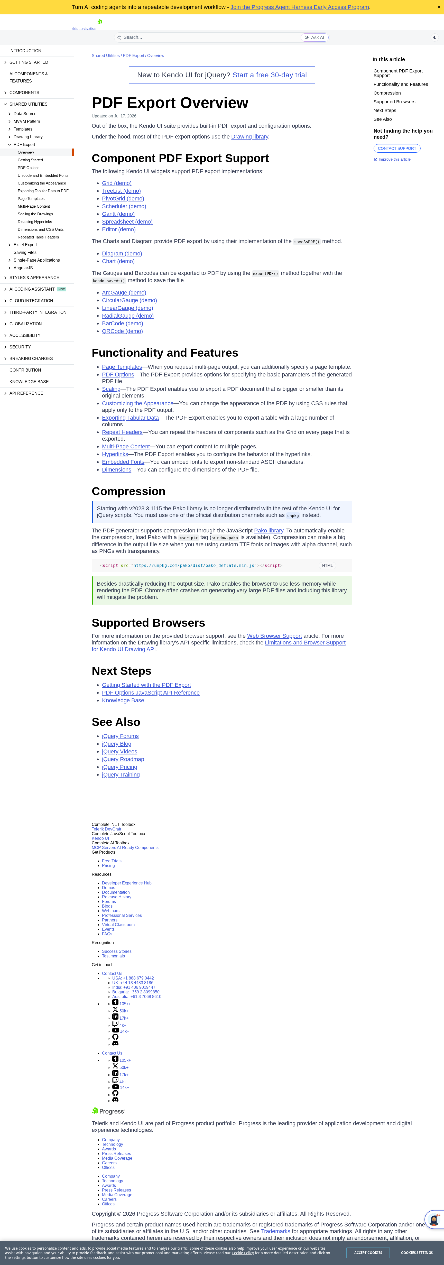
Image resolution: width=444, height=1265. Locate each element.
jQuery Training (121, 774)
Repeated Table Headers (38, 237)
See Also (116, 721)
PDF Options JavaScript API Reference (151, 692)
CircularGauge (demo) (129, 300)
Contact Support (397, 148)
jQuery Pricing (119, 767)
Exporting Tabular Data (130, 417)
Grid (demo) (117, 183)
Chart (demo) (118, 261)
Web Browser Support (274, 636)
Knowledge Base (29, 382)
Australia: (136, 996)
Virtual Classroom (118, 924)
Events (108, 929)
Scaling (111, 389)
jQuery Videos (119, 751)
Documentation (116, 892)
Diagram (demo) (122, 253)
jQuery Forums (120, 736)
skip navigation (84, 28)
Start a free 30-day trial (270, 75)
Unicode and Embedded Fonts (43, 175)
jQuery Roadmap (123, 759)
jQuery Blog (116, 744)
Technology (112, 1144)
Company (111, 1140)
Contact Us (112, 973)
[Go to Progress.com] (108, 1113)
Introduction (25, 51)
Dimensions (116, 469)
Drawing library (249, 136)
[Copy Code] (343, 565)
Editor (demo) (119, 229)
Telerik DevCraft (106, 829)
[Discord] (115, 1044)
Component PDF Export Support (180, 158)
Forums (109, 901)
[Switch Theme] (435, 37)
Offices (108, 1167)
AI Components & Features (29, 77)
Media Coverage (117, 1158)
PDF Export (133, 55)
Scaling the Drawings (35, 214)
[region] (222, 1253)
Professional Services (122, 915)
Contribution (25, 370)
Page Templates (31, 198)
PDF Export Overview (170, 102)
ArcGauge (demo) (124, 292)
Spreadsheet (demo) (127, 221)
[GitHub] (115, 1038)
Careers (109, 1163)
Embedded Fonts (123, 462)
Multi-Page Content (34, 206)
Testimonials (113, 956)
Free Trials (112, 861)
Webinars (110, 911)
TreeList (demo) (121, 191)
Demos (108, 887)
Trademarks (275, 1231)
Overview (26, 152)
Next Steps (122, 670)
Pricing (108, 865)
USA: (133, 978)
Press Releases (116, 1153)
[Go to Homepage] (99, 28)
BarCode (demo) (122, 323)
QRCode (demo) (122, 331)
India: (133, 987)
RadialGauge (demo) (128, 315)
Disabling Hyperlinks (35, 221)
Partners (109, 920)
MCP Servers (104, 847)
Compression (128, 491)
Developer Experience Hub (127, 883)
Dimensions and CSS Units (41, 229)
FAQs (107, 934)
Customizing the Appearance (42, 183)
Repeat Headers (122, 432)
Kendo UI (100, 838)
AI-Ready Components (138, 847)
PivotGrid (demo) (123, 198)
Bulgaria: (136, 992)
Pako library (268, 530)
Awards (109, 1149)
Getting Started (30, 160)
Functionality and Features (165, 352)
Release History (116, 897)
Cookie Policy (243, 1252)
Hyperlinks (115, 454)
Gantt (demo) (118, 214)
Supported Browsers (148, 622)
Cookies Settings (417, 1252)
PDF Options (29, 167)
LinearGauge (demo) (127, 308)
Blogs (107, 906)
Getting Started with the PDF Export (146, 685)
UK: (132, 983)
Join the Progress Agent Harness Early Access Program (299, 7)
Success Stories (117, 951)
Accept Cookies (368, 1252)
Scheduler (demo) (124, 206)
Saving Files (25, 252)
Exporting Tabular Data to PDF (43, 191)
